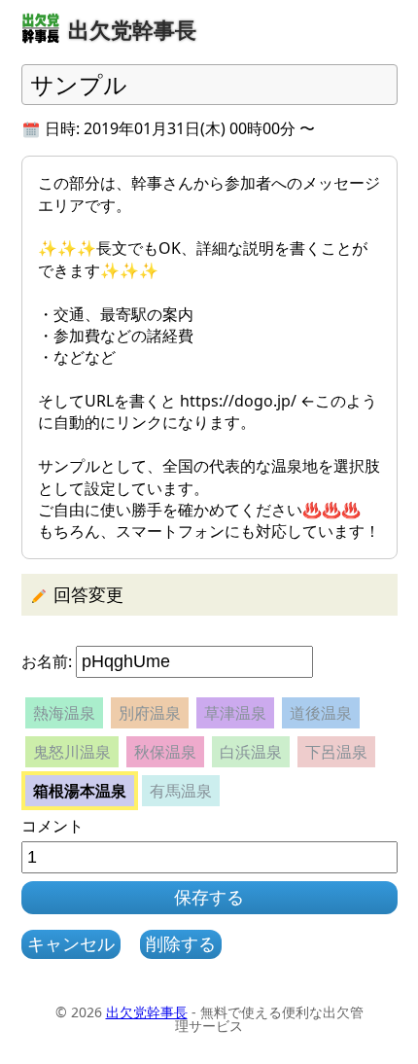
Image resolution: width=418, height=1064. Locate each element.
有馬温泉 (181, 790)
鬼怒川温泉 (72, 752)
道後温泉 (321, 713)
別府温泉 (150, 713)
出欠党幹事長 (147, 1012)
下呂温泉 (336, 752)
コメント (52, 825)
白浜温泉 (251, 752)
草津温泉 (235, 713)
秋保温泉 (165, 752)
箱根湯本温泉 (79, 790)
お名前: (46, 661)
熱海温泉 (64, 713)
